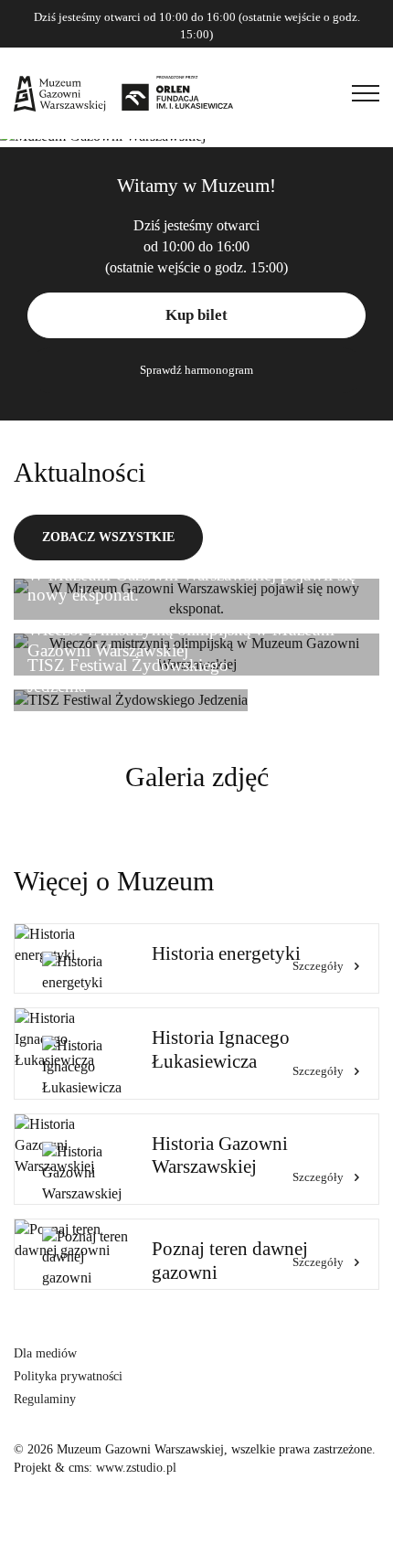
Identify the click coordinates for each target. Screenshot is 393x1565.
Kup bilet (196, 315)
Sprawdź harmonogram (196, 370)
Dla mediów (45, 1353)
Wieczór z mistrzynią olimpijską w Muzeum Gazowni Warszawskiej (181, 640)
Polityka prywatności (68, 1376)
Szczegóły (318, 966)
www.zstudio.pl (136, 1468)
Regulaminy (45, 1399)
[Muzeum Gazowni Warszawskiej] (123, 93)
